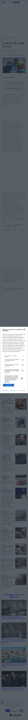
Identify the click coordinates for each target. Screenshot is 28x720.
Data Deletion (5, 390)
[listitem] (14, 356)
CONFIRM (8, 385)
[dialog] (14, 360)
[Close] (25, 329)
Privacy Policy (22, 390)
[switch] (22, 360)
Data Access (14, 390)
